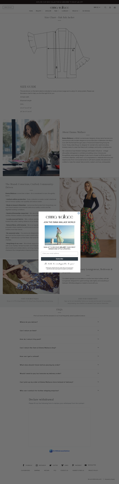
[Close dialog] (79, 213)
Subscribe (59, 259)
